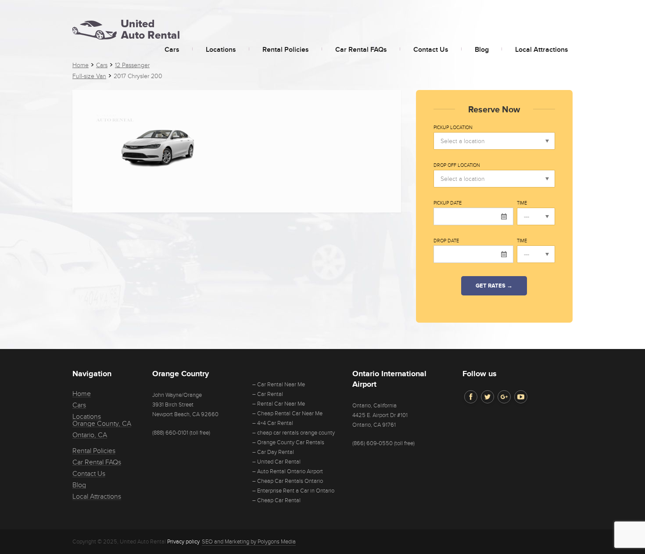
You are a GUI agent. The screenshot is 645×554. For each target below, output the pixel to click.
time (522, 203)
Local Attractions (541, 49)
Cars (172, 49)
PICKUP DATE (448, 203)
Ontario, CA (89, 435)
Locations (221, 49)
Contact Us (430, 49)
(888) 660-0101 (170, 432)
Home (81, 393)
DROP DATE (446, 241)
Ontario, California (374, 405)
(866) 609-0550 (372, 443)
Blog (482, 49)
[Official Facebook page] (470, 396)
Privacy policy (183, 541)
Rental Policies (285, 49)
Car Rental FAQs (361, 49)
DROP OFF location (457, 165)
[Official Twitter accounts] (487, 396)
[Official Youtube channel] (520, 396)
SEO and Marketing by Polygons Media (249, 541)
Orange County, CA (101, 423)
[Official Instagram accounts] (504, 396)
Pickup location (453, 127)
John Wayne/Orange (177, 395)
